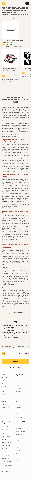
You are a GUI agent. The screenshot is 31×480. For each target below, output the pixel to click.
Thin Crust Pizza (6, 455)
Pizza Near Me (5, 387)
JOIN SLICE (15, 361)
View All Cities (19, 418)
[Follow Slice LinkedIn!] (26, 354)
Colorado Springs (19, 382)
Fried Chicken (18, 444)
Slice (2, 346)
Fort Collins (18, 388)
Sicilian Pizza (5, 429)
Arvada (17, 398)
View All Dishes (19, 464)
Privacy (4, 404)
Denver (17, 379)
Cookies (17, 437)
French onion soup (20, 441)
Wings (17, 460)
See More (18, 312)
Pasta (16, 447)
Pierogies (17, 450)
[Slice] (4, 3)
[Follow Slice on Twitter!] (21, 354)
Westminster (18, 414)
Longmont (18, 394)
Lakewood (18, 407)
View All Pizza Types (7, 465)
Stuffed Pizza (5, 458)
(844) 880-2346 (6, 472)
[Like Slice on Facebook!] (19, 354)
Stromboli (18, 457)
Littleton (17, 391)
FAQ (3, 398)
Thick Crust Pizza (6, 461)
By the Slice (5, 439)
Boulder (17, 401)
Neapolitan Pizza (6, 445)
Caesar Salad (18, 425)
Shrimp (17, 453)
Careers (4, 380)
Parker (17, 410)
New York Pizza (6, 426)
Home (3, 374)
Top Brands (5, 394)
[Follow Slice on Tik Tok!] (23, 354)
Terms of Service (6, 407)
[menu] (27, 3)
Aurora (17, 385)
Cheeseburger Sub (20, 431)
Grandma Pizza (6, 452)
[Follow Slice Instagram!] (28, 354)
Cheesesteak (18, 434)
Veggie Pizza (5, 433)
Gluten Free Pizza (6, 442)
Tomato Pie (5, 449)
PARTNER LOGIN (16, 367)
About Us (4, 377)
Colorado (8, 346)
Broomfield (18, 404)
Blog (3, 383)
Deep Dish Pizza (6, 436)
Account (4, 401)
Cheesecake (18, 428)
